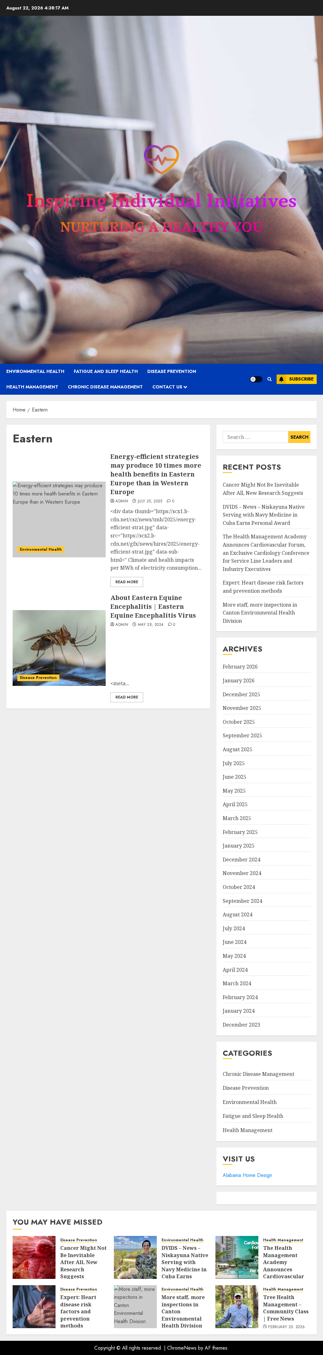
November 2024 (242, 873)
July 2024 (234, 928)
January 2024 (239, 1010)
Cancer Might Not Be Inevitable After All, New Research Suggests (83, 1262)
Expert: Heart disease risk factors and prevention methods (78, 1311)
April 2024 (235, 969)
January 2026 (239, 680)
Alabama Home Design (247, 1175)
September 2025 (242, 735)
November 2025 (242, 707)
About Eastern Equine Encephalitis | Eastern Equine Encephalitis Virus (153, 606)
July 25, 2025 (150, 501)
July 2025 (234, 763)
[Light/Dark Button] (256, 379)
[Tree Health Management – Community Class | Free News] (236, 1306)
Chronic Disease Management (105, 387)
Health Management (32, 387)
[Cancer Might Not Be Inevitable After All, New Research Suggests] (34, 1257)
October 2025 (239, 721)
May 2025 (234, 790)
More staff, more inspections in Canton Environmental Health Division (260, 612)
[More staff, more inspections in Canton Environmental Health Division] (135, 1306)
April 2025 (235, 804)
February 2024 (240, 997)
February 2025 (240, 832)
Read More (126, 582)
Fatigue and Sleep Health (106, 371)
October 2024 (239, 887)
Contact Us (167, 387)
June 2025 (234, 776)
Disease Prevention (171, 371)
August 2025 (237, 749)
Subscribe (301, 379)
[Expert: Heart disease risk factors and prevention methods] (34, 1306)
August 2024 (237, 914)
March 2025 (237, 818)
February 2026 (240, 666)
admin (121, 501)
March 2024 (237, 983)
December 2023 (241, 1024)
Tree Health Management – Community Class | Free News (285, 1308)
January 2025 (239, 845)
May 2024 (234, 955)
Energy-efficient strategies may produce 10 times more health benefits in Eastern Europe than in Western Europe (155, 474)
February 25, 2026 (286, 1327)
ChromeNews (182, 1348)
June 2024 (234, 941)
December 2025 (241, 694)
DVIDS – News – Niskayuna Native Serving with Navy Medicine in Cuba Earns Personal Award (264, 514)
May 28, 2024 (150, 624)
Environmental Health (35, 371)
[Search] (269, 379)
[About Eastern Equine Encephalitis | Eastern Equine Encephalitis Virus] (59, 648)
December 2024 (241, 859)
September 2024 (242, 900)
